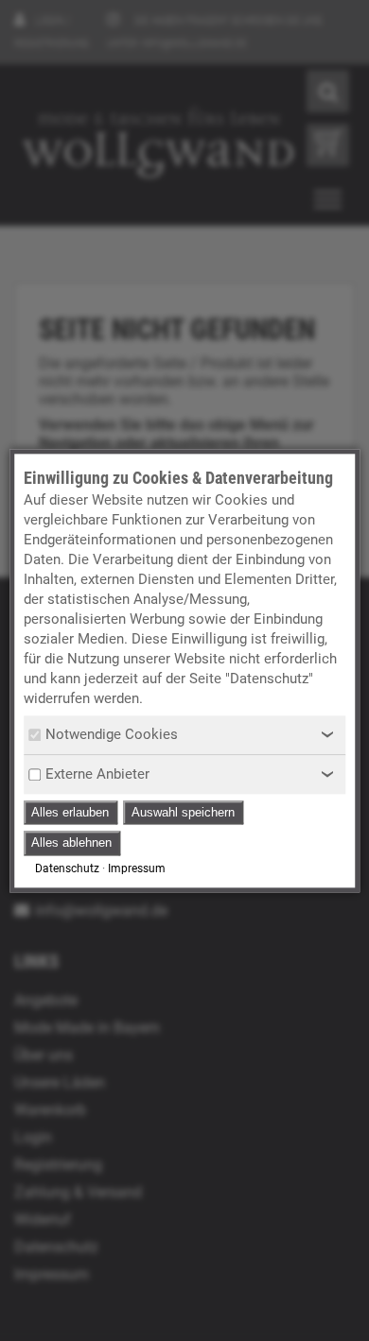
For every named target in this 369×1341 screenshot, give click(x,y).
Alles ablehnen (71, 843)
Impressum (137, 868)
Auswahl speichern (183, 812)
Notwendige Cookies (111, 734)
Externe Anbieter (97, 773)
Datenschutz (67, 868)
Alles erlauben (70, 812)
